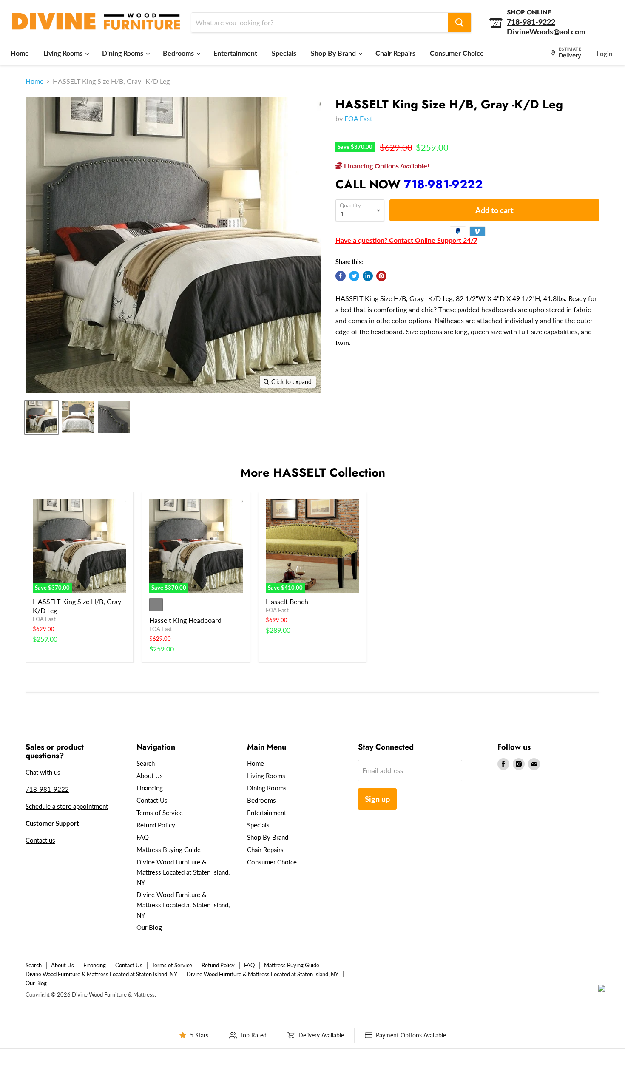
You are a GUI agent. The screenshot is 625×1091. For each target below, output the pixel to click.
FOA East (358, 118)
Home (20, 53)
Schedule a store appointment (67, 806)
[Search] (459, 22)
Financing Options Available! (385, 166)
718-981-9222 (443, 184)
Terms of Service (159, 812)
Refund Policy (155, 825)
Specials (284, 53)
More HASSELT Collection (312, 472)
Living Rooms (63, 53)
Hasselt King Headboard (185, 620)
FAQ (142, 837)
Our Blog (149, 927)
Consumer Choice (457, 53)
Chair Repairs (395, 53)
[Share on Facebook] (340, 276)
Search (145, 763)
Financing (149, 788)
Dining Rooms (123, 53)
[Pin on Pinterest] (381, 276)
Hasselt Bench (287, 601)
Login (604, 53)
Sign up (377, 799)
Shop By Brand (334, 53)
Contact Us (152, 800)
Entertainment (235, 53)
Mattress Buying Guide (168, 849)
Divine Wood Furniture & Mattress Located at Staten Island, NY (183, 872)
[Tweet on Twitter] (354, 276)
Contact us (40, 840)
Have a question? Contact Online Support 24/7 (406, 240)
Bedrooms (179, 53)
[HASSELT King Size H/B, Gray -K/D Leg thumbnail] (41, 417)
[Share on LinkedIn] (368, 276)
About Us (149, 775)
